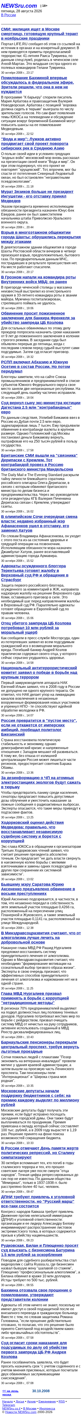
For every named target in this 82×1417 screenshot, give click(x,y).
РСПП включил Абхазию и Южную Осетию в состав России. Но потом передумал (35, 366)
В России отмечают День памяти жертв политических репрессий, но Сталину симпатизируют (40, 1153)
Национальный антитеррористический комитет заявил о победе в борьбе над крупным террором (39, 672)
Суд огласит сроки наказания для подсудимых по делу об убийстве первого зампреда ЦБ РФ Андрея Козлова (34, 1350)
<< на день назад (10, 1392)
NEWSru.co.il (11, 1408)
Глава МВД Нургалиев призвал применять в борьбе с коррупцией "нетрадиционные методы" (35, 998)
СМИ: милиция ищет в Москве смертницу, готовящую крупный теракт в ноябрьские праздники (39, 34)
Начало (7, 1401)
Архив (31, 1401)
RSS (62, 1401)
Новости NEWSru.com (21, 1412)
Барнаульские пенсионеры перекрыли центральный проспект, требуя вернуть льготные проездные (40, 1047)
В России (8, 15)
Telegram (8, 1405)
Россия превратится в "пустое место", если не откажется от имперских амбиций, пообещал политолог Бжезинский (39, 727)
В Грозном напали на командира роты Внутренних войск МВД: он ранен (38, 279)
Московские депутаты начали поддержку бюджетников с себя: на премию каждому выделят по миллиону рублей (40, 1098)
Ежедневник (47, 1401)
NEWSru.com (19, 5)
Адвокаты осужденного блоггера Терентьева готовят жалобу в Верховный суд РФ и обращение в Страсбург (34, 573)
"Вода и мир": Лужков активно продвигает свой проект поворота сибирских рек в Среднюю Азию (34, 143)
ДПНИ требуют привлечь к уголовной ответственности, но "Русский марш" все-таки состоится (38, 1201)
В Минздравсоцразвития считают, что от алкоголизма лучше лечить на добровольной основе (41, 937)
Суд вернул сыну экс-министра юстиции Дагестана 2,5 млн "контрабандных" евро (40, 407)
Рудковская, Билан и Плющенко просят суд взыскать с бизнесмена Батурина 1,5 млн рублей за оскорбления (40, 1250)
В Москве (30, 1408)
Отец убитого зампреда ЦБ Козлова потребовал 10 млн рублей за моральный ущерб (36, 628)
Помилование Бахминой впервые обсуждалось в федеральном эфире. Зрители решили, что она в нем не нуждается (37, 85)
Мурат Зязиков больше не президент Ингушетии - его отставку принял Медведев (37, 196)
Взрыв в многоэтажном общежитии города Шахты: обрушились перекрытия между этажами (41, 237)
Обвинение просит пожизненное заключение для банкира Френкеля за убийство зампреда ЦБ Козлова (38, 318)
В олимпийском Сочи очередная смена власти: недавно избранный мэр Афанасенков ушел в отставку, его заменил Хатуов (39, 523)
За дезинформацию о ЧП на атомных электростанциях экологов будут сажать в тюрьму (41, 782)
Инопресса (47, 1408)
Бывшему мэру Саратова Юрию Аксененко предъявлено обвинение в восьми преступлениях (38, 889)
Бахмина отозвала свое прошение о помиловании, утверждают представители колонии (36, 1295)
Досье (20, 1401)
